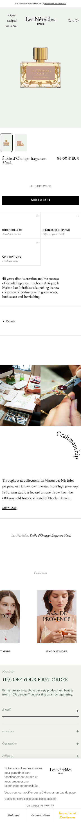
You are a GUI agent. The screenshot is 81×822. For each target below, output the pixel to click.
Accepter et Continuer (67, 815)
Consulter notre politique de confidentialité (30, 798)
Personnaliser (40, 815)
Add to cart (40, 200)
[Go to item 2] (20, 143)
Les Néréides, (20, 535)
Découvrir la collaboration (55, 3)
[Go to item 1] (6, 143)
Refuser (13, 815)
